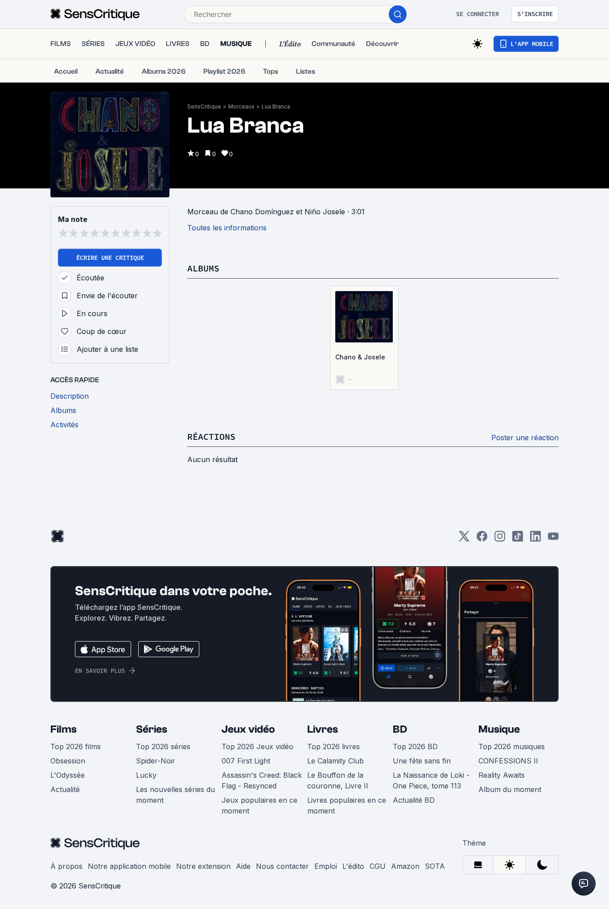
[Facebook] (482, 539)
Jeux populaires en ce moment (259, 805)
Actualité (65, 789)
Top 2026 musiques (511, 746)
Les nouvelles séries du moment (175, 795)
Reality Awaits (501, 775)
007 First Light (246, 760)
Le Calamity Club (335, 760)
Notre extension (203, 866)
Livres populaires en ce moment (346, 805)
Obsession (67, 760)
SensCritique (204, 106)
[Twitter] (464, 539)
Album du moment (509, 789)
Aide (243, 866)
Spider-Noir (155, 760)
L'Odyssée (67, 775)
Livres (322, 729)
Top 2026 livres (333, 746)
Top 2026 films (75, 746)
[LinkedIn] (535, 539)
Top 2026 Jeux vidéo (257, 746)
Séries (151, 729)
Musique (499, 729)
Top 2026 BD (415, 746)
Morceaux (241, 106)
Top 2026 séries (163, 746)
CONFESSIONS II (508, 760)
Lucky (146, 775)
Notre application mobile (129, 866)
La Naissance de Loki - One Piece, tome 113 (431, 780)
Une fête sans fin (422, 760)
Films (63, 729)
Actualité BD (414, 800)
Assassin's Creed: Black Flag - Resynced (262, 780)
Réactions (211, 436)
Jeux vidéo (248, 729)
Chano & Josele (360, 357)
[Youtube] (553, 539)
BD (400, 729)
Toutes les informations (227, 227)
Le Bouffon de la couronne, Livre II (337, 780)
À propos (66, 866)
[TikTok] (517, 539)
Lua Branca (276, 106)
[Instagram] (499, 539)
